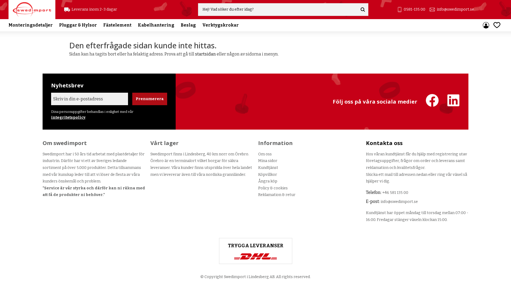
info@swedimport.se (455, 9)
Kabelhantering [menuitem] (156, 25)
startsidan (205, 54)
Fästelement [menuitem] (117, 25)
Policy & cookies (273, 188)
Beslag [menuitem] (188, 25)
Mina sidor (267, 161)
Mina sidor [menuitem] (486, 25)
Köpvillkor (267, 174)
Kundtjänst (268, 167)
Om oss (265, 154)
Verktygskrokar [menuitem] (220, 25)
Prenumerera (150, 99)
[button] (496, 25)
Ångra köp (267, 181)
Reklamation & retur (276, 195)
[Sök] (362, 9)
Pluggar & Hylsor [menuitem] (78, 25)
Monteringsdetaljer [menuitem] (31, 25)
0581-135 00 (414, 9)
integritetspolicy (68, 117)
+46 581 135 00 (395, 192)
